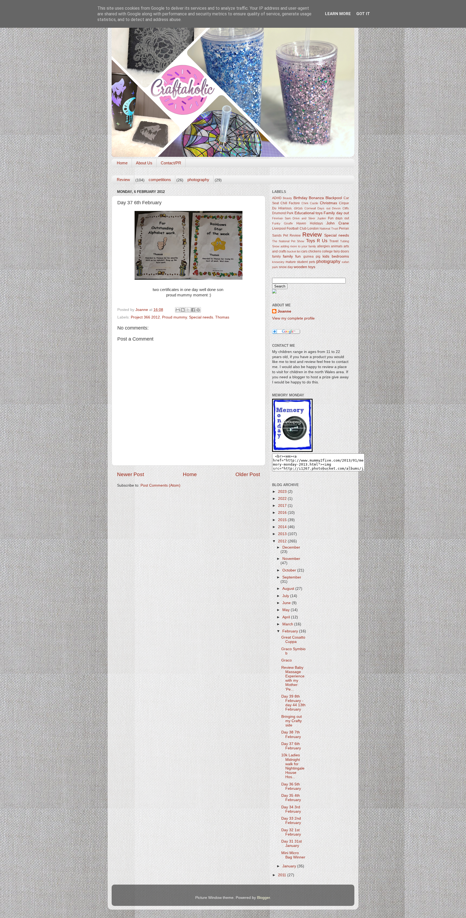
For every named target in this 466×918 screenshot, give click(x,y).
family (276, 256)
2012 (283, 541)
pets (312, 262)
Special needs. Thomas (209, 317)
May (286, 610)
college (327, 251)
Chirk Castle (309, 203)
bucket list (293, 251)
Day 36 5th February (291, 786)
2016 (283, 513)
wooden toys (304, 267)
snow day (286, 267)
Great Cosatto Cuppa (293, 639)
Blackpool (333, 198)
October (289, 570)
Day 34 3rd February (291, 809)
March (288, 624)
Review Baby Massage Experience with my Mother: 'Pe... (292, 678)
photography (198, 179)
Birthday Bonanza (308, 198)
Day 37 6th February (291, 746)
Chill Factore (290, 203)
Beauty (287, 198)
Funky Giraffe (282, 223)
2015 (283, 520)
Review (123, 179)
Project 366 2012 (145, 317)
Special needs (336, 235)
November (291, 559)
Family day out (336, 213)
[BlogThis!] (183, 310)
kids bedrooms (336, 256)
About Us (144, 163)
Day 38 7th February (291, 734)
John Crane (337, 223)
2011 (282, 875)
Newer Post (130, 474)
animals (336, 246)
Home (122, 163)
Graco (286, 660)
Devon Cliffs (340, 208)
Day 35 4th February (291, 798)
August (288, 589)
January (289, 866)
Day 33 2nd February (291, 820)
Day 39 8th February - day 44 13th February (293, 703)
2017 (283, 506)
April (286, 617)
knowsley (278, 262)
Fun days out (338, 218)
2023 (283, 492)
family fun (292, 256)
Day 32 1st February (291, 832)
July (286, 596)
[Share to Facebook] (193, 310)
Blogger (263, 898)
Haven (301, 223)
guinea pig (311, 256)
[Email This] (177, 310)
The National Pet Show (288, 241)
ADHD (277, 198)
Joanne (284, 311)
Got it (363, 13)
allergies (323, 246)
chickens (314, 251)
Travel (333, 241)
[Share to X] (188, 310)
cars (304, 251)
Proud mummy (174, 317)
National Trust (329, 228)
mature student (297, 262)
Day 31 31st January (291, 843)
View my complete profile (293, 318)
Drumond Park (282, 213)
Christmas (328, 203)
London (313, 228)
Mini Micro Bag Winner (293, 855)
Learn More (338, 13)
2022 (283, 499)
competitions (160, 179)
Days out (323, 208)
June (287, 603)
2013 (283, 534)
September (291, 577)
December (291, 547)
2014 (283, 527)
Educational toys (308, 213)
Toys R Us (316, 240)
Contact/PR (171, 163)
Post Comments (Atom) (160, 485)
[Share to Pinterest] (198, 310)
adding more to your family (298, 246)
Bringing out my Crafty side (291, 721)
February (290, 631)
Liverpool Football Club (289, 228)
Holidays (316, 223)
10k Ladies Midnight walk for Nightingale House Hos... (292, 766)
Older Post (247, 474)
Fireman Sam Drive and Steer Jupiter (299, 218)
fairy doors (341, 251)
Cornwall (310, 208)
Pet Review (292, 235)
